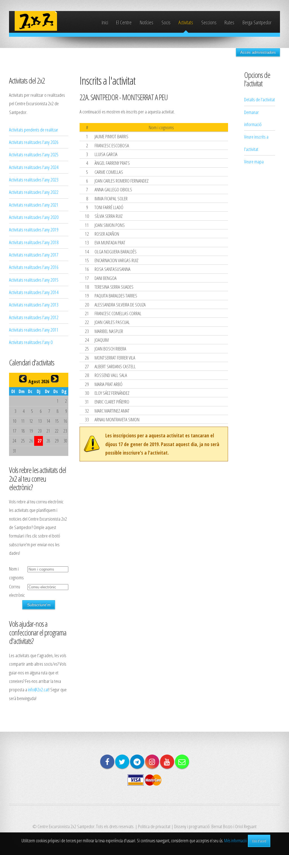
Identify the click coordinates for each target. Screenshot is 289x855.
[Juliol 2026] (22, 378)
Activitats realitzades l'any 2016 (33, 267)
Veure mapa (254, 161)
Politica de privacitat (154, 826)
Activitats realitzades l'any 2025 (33, 154)
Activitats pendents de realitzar (33, 129)
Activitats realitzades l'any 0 (30, 342)
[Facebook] (107, 762)
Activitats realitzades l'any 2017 (33, 254)
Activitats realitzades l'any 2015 (33, 279)
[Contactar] (182, 762)
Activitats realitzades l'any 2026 (33, 142)
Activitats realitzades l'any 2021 (33, 204)
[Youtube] (167, 762)
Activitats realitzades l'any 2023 (33, 179)
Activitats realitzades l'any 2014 (33, 292)
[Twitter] (122, 762)
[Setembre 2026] (54, 378)
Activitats (185, 22)
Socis (165, 22)
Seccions (208, 22)
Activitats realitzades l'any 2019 (33, 229)
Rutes (229, 22)
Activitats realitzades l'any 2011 (33, 329)
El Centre (124, 22)
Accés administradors (258, 52)
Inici (105, 22)
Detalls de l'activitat (259, 99)
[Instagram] (152, 762)
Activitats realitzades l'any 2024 (33, 167)
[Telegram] (137, 762)
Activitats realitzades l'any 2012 (33, 317)
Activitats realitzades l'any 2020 (33, 217)
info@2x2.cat (38, 689)
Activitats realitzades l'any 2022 (33, 191)
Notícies (146, 22)
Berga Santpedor (257, 22)
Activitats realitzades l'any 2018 (33, 242)
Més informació (235, 841)
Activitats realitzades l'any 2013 (33, 304)
